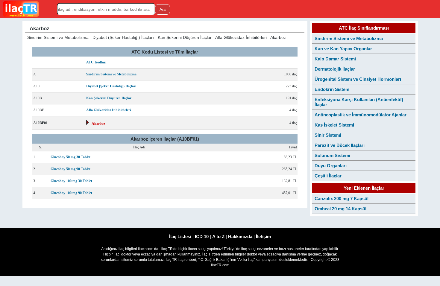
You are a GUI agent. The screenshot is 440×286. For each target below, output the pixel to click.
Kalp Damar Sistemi (335, 58)
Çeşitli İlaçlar (328, 175)
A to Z (218, 236)
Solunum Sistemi (332, 155)
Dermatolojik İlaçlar (335, 69)
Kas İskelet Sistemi (334, 124)
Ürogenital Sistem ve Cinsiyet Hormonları (358, 79)
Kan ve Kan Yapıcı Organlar (343, 48)
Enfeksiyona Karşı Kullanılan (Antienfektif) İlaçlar (359, 102)
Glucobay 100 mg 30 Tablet (71, 181)
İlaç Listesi (180, 236)
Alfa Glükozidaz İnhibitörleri (108, 110)
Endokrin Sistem (332, 89)
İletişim (263, 236)
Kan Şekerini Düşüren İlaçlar (108, 98)
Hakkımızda (240, 236)
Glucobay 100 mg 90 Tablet (71, 193)
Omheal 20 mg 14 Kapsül (340, 208)
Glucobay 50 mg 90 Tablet (70, 169)
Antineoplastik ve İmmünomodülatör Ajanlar (360, 114)
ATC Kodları (96, 62)
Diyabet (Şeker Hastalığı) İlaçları (111, 86)
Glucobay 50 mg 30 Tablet (70, 157)
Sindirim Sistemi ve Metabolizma (111, 74)
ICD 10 (202, 236)
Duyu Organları (331, 165)
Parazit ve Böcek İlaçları (340, 145)
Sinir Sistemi (328, 135)
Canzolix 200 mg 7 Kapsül (341, 198)
